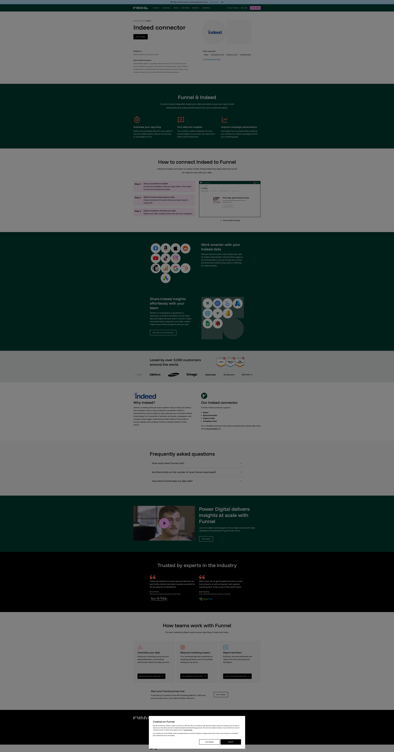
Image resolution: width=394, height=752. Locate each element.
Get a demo (255, 8)
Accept (231, 742)
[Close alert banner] (222, 2)
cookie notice (188, 730)
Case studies (185, 8)
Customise (209, 742)
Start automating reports (236, 676)
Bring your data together (150, 676)
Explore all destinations (163, 333)
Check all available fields (210, 59)
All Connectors (138, 21)
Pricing (176, 8)
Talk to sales (234, 8)
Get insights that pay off (192, 676)
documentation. (212, 428)
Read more (206, 539)
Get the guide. (214, 2)
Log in (245, 8)
